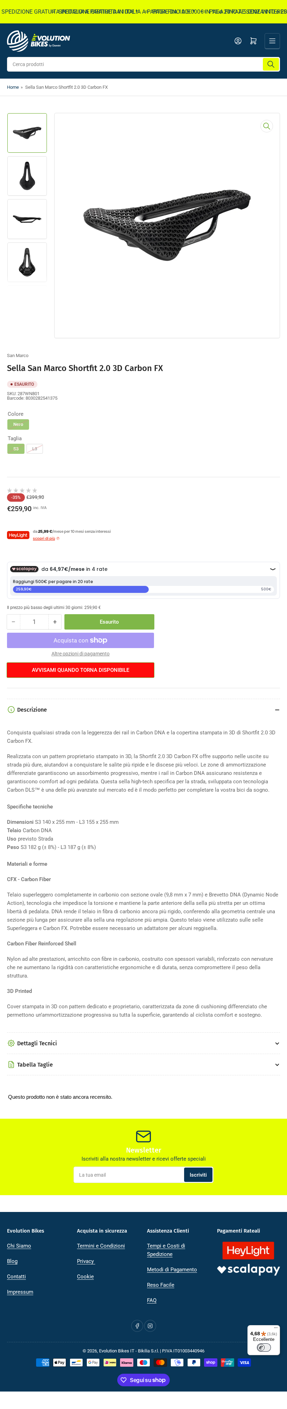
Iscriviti (198, 1175)
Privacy (86, 1261)
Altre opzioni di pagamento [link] (80, 653)
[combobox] (143, 64)
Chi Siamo (19, 1246)
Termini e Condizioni (101, 1246)
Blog (12, 1261)
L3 (34, 448)
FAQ (151, 1300)
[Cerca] (271, 64)
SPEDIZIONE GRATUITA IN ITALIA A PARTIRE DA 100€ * (117, 11)
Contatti (16, 1276)
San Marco (17, 355)
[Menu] (276, 1329)
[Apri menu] (272, 41)
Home (13, 87)
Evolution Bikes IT (116, 1350)
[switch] (264, 1347)
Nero (18, 424)
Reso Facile (160, 1285)
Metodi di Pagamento (172, 1269)
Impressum (20, 1292)
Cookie (85, 1276)
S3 (16, 448)
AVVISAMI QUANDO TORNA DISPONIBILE (80, 670)
